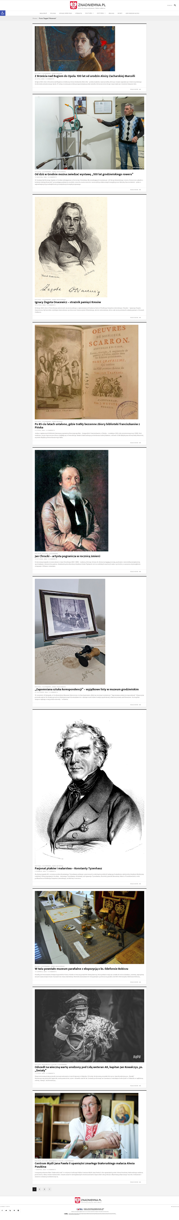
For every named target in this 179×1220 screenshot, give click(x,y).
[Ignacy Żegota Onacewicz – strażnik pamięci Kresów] (89, 247)
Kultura (38, 73)
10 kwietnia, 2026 (41, 177)
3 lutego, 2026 (40, 430)
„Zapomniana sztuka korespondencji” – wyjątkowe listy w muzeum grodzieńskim (87, 689)
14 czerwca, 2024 (40, 971)
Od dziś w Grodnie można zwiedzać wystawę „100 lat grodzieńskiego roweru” (84, 174)
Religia (37, 966)
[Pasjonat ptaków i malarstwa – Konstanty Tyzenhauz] (89, 788)
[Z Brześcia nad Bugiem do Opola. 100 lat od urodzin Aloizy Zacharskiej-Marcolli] (89, 48)
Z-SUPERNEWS (46, 73)
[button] (2, 13)
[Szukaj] (174, 5)
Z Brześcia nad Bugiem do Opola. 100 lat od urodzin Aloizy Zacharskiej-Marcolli (85, 76)
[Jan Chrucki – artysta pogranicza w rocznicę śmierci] (89, 500)
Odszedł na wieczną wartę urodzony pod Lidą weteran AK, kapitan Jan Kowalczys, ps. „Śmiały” (89, 1069)
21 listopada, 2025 (41, 692)
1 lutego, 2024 (40, 1073)
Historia (38, 171)
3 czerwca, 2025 (40, 871)
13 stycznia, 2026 (41, 559)
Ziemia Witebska (57, 866)
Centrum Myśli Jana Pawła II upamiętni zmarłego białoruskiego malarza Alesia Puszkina (85, 1165)
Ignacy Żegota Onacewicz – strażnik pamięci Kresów (68, 302)
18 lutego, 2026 (40, 305)
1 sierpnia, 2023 (40, 1169)
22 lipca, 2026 (39, 79)
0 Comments (50, 79)
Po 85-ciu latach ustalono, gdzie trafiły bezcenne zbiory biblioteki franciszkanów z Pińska (87, 426)
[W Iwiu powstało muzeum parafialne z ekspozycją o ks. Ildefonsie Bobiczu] (89, 927)
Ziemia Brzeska (57, 73)
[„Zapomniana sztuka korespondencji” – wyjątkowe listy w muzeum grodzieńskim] (89, 632)
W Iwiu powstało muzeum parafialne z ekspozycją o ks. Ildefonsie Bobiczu (81, 968)
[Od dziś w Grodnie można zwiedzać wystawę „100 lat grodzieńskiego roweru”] (89, 133)
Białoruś (38, 553)
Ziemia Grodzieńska (59, 171)
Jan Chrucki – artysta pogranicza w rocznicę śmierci (67, 556)
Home (35, 18)
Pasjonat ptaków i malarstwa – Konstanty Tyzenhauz (68, 868)
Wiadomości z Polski (49, 1064)
